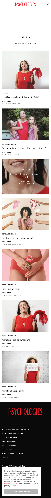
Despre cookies (8, 449)
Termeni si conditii (9, 445)
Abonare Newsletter (9, 437)
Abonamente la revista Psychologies (16, 429)
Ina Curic (7, 101)
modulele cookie (10, 483)
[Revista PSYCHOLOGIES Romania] (25, 4)
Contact (5, 457)
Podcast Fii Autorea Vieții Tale (13, 466)
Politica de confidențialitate (12, 453)
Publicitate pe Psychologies (12, 433)
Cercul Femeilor (9, 144)
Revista (5, 93)
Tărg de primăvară (9, 441)
